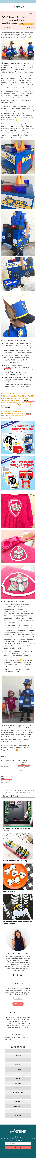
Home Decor (17, 1083)
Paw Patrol (15, 792)
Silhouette (17, 1106)
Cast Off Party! (9, 891)
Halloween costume (20, 790)
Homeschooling (18, 1092)
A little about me (15, 1138)
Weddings (18, 1115)
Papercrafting (17, 1097)
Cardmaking (17, 1055)
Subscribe (18, 1003)
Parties (17, 1101)
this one (7, 380)
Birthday (18, 1051)
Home (3, 1138)
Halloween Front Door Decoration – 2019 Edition (17, 923)
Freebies (17, 1064)
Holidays (18, 1078)
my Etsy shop (29, 400)
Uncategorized (17, 1111)
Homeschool (18, 1087)
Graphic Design (17, 1074)
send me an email (8, 407)
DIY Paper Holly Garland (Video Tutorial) (16, 829)
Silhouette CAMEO (25, 792)
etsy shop (14, 1037)
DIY (4, 790)
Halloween (9, 790)
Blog (26, 1138)
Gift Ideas (18, 1069)
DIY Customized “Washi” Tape (15, 861)
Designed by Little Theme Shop (22, 1156)
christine (7, 27)
